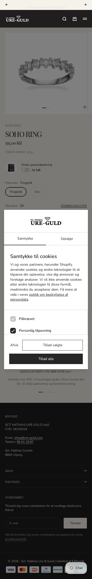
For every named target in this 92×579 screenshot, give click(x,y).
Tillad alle (46, 358)
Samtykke (25, 238)
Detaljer (67, 238)
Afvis (14, 345)
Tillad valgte (52, 345)
